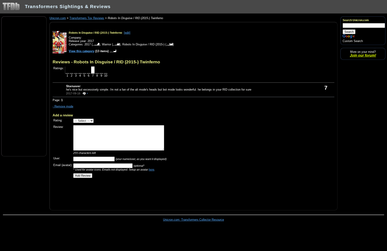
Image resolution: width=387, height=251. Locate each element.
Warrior (106, 44)
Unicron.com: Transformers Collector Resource (193, 219)
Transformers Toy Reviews (86, 18)
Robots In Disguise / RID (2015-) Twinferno (95, 32)
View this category (81, 51)
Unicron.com (57, 18)
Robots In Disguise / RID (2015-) (143, 44)
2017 (87, 44)
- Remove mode (63, 106)
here (151, 169)
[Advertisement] (24, 86)
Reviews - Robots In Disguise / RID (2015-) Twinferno (106, 61)
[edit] (127, 32)
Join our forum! (363, 55)
